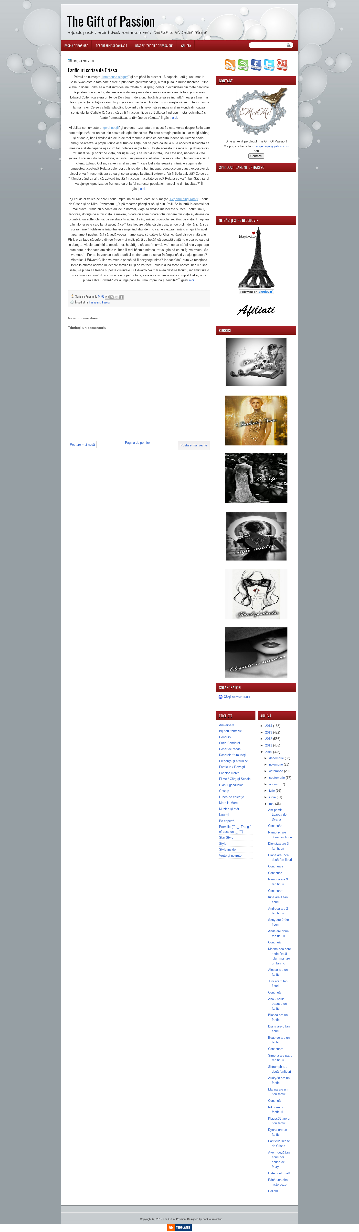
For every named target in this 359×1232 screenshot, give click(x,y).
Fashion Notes (229, 773)
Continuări (275, 826)
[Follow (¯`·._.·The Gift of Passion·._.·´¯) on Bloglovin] (256, 287)
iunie (273, 797)
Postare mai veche (193, 445)
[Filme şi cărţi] (256, 386)
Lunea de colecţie (231, 797)
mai (272, 804)
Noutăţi (224, 815)
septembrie (277, 777)
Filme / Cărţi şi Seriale (235, 779)
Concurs (225, 737)
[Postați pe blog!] (111, 297)
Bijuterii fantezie (230, 731)
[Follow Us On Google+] (282, 70)
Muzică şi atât (229, 809)
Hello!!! (273, 1191)
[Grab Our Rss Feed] (230, 70)
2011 (269, 745)
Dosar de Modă (230, 749)
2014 (269, 726)
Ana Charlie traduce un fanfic (277, 1003)
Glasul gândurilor (231, 785)
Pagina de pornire (76, 45)
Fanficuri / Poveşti (99, 302)
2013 (269, 732)
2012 (269, 739)
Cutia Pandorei (229, 743)
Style (222, 843)
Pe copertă (226, 821)
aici (174, 117)
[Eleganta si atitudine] (256, 676)
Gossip (224, 791)
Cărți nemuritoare (237, 697)
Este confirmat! (279, 1173)
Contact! (256, 156)
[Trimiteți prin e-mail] (107, 297)
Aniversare (226, 725)
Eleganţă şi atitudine (233, 761)
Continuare (275, 866)
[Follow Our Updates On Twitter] (269, 70)
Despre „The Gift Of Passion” (154, 45)
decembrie (277, 758)
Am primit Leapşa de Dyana (277, 814)
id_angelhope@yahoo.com (270, 146)
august (274, 784)
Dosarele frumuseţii (232, 755)
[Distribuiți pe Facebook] (121, 297)
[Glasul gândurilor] (256, 444)
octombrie (276, 771)
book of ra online (212, 1219)
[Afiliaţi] (256, 319)
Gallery (186, 45)
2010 (269, 752)
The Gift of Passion (111, 20)
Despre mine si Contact (111, 45)
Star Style (226, 837)
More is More (228, 803)
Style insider (228, 849)
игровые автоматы (100, 2)
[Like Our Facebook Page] (256, 70)
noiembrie (276, 764)
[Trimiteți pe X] (116, 297)
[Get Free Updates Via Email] (243, 70)
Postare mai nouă (82, 444)
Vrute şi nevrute (230, 855)
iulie (272, 790)
